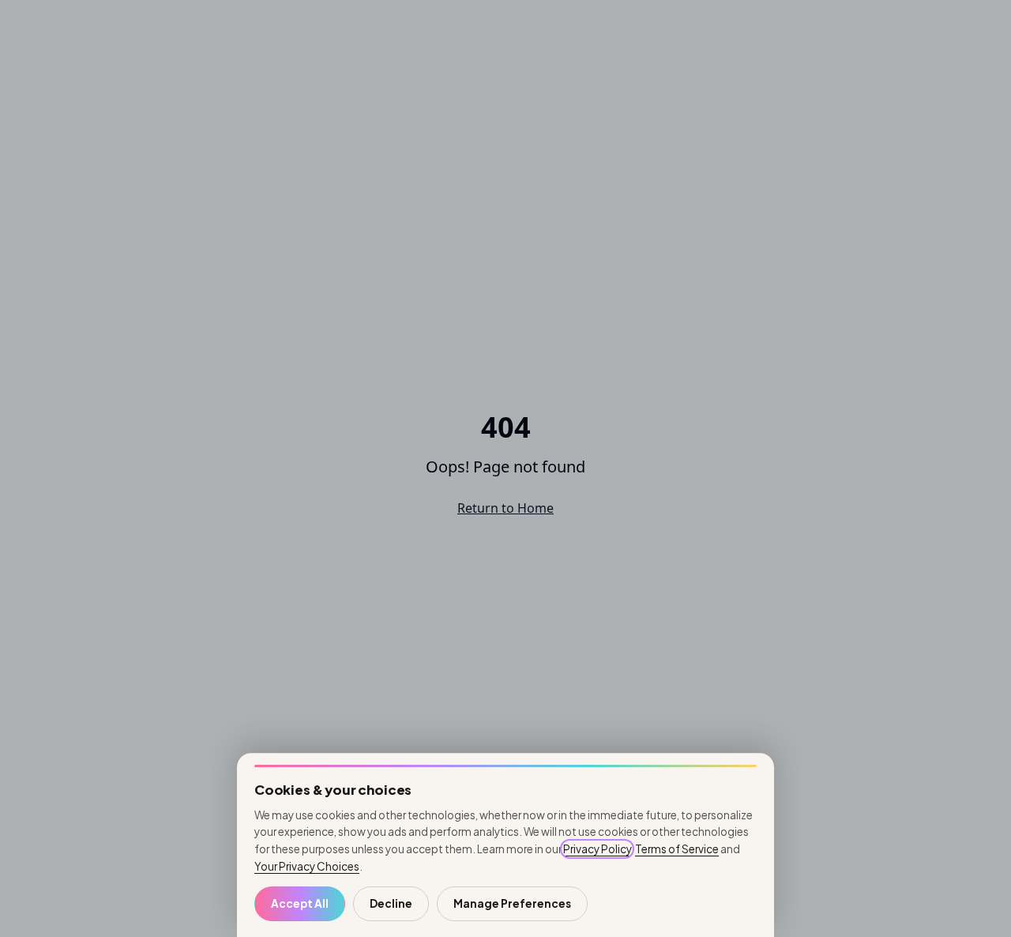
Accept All (300, 903)
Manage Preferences (512, 903)
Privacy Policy (597, 849)
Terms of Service (677, 849)
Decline (391, 903)
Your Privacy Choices (306, 866)
